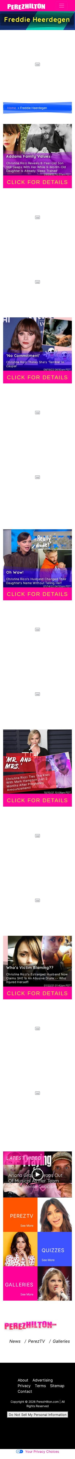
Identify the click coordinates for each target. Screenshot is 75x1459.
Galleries (61, 1341)
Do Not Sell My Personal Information (37, 1415)
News (14, 1341)
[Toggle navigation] (62, 5)
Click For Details (37, 182)
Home (11, 108)
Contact (25, 1391)
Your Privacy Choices (42, 1451)
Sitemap (57, 1386)
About (23, 1380)
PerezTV (36, 1341)
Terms (40, 1386)
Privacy (24, 1386)
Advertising (42, 1380)
